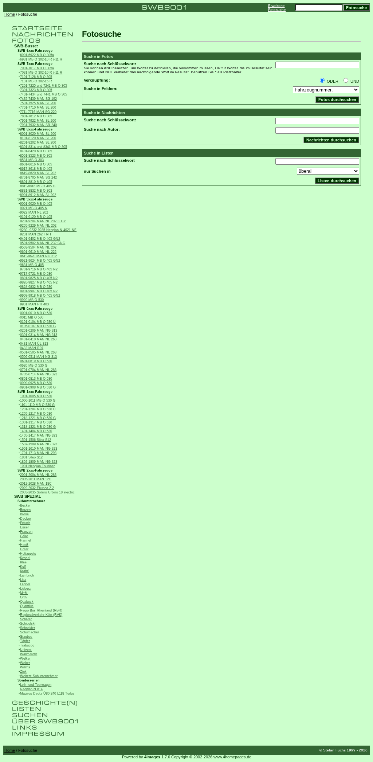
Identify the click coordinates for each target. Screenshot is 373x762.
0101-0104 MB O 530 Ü (38, 322)
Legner (25, 584)
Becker (25, 505)
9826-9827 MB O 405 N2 (39, 282)
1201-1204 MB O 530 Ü (38, 409)
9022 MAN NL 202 (34, 212)
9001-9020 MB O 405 (36, 204)
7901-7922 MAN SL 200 (38, 120)
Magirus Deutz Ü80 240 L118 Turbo (47, 693)
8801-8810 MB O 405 (36, 182)
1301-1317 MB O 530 (36, 422)
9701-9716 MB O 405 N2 (39, 269)
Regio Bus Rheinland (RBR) (41, 610)
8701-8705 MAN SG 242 (38, 177)
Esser (24, 527)
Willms (25, 667)
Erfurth (25, 523)
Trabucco (27, 645)
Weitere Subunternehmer (39, 676)
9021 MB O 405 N (33, 208)
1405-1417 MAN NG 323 (38, 435)
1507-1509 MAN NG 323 (38, 444)
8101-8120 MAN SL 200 (38, 138)
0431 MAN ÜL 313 (34, 343)
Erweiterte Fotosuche (277, 8)
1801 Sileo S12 (31, 457)
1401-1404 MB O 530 (36, 431)
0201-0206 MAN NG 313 (38, 330)
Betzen (25, 510)
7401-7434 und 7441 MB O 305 (43, 94)
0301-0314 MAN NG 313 (38, 335)
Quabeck (27, 601)
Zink (23, 671)
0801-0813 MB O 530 (36, 378)
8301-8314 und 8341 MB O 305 (43, 147)
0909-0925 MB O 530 (36, 383)
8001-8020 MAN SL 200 (38, 134)
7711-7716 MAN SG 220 (38, 112)
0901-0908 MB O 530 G (38, 387)
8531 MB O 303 (32, 160)
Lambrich (27, 575)
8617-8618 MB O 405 (36, 169)
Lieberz (25, 588)
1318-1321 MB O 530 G (38, 427)
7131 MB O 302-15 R (36, 81)
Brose (24, 514)
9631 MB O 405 (32, 265)
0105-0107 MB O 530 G (38, 326)
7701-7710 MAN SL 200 (38, 107)
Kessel (25, 558)
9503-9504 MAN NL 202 (38, 247)
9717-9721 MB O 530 (36, 274)
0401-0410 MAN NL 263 (38, 339)
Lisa (23, 580)
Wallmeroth (28, 654)
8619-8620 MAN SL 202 (38, 173)
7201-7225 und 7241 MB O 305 (43, 85)
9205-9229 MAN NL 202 (38, 225)
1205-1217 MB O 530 (36, 413)
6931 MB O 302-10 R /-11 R (41, 59)
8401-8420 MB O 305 (36, 151)
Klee (23, 562)
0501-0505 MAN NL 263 (38, 352)
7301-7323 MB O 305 (36, 90)
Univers (26, 650)
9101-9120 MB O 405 (36, 217)
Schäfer (26, 619)
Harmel (25, 540)
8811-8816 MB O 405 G (37, 186)
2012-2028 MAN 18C (36, 483)
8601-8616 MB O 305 (36, 164)
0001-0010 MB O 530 (36, 313)
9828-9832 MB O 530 (36, 287)
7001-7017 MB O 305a (37, 68)
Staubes (26, 636)
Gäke (24, 536)
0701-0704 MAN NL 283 (38, 370)
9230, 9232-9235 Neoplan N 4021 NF (48, 230)
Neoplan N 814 (31, 689)
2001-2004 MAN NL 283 (38, 475)
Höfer (24, 549)
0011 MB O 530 (31, 317)
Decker (25, 518)
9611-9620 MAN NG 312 (38, 256)
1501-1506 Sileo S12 (35, 440)
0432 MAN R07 (31, 348)
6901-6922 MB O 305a (37, 55)
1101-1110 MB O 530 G (37, 405)
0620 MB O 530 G (33, 365)
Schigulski (27, 623)
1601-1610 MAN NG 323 (38, 448)
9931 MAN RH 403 (34, 304)
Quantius (27, 606)
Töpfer (25, 641)
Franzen (26, 532)
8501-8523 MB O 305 (36, 155)
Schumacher (29, 632)
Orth (23, 597)
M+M (24, 593)
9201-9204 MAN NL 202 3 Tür (43, 221)
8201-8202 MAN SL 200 (38, 142)
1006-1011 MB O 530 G (37, 400)
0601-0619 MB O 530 (36, 361)
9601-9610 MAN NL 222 (38, 252)
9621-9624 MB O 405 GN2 (40, 260)
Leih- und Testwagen (35, 685)
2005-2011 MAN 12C (35, 479)
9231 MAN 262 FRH (35, 234)
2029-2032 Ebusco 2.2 (37, 488)
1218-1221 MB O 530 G (38, 418)
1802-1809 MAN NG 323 (38, 462)
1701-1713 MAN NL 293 (38, 453)
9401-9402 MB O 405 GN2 (40, 239)
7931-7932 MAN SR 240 (38, 125)
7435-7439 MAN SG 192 (38, 99)
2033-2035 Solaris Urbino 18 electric (47, 492)
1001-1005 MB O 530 (36, 396)
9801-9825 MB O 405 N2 (39, 278)
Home (9, 14)
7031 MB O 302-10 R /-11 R (41, 72)
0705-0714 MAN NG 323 (38, 374)
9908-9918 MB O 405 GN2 (40, 295)
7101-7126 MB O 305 (36, 77)
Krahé (24, 571)
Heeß (24, 545)
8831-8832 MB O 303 (36, 190)
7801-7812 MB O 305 (36, 116)
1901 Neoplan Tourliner (37, 466)
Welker (25, 658)
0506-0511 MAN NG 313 (38, 357)
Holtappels (28, 553)
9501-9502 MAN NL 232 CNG (42, 243)
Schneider (27, 628)
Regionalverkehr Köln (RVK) (41, 615)
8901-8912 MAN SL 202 (38, 195)
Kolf (23, 566)
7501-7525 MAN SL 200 (38, 103)
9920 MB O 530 (32, 300)
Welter (25, 663)
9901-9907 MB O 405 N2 (39, 291)
